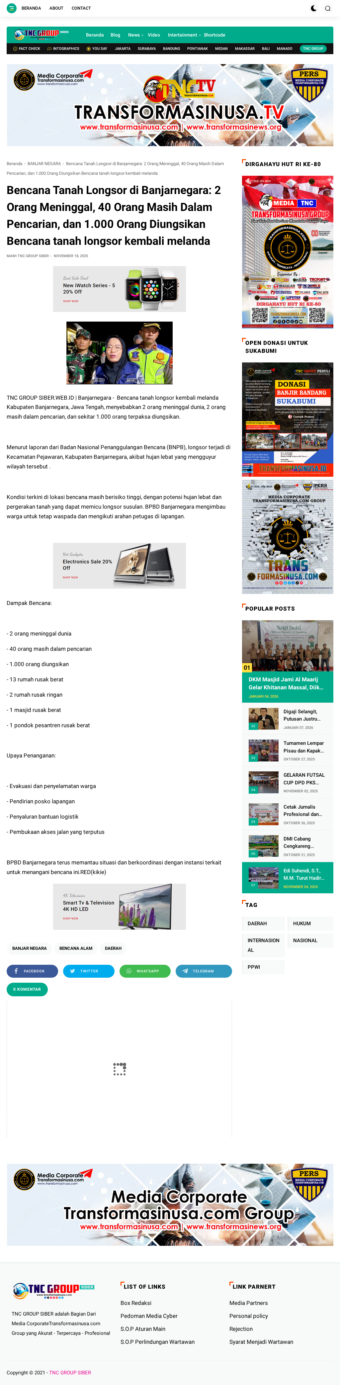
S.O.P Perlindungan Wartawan (158, 1341)
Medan (221, 49)
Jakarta (122, 49)
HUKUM (302, 924)
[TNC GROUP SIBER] (41, 35)
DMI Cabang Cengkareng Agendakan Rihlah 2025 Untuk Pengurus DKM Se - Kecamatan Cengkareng (304, 843)
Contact (81, 8)
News (134, 35)
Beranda (31, 8)
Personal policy (248, 1316)
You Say (99, 49)
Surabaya (147, 49)
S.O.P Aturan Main (143, 1329)
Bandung (171, 49)
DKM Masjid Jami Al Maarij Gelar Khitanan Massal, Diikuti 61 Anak (287, 684)
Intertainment (182, 35)
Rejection (241, 1329)
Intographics (66, 49)
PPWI (254, 967)
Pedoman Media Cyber (149, 1316)
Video (154, 35)
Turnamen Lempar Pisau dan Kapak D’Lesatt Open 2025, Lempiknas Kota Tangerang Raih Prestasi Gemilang (304, 747)
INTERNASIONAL (264, 945)
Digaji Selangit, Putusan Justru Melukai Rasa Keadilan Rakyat (301, 716)
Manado (285, 49)
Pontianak (197, 49)
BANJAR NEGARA (44, 163)
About (56, 8)
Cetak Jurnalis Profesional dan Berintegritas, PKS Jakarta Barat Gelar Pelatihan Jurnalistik (305, 811)
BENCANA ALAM (75, 948)
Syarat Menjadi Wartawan (261, 1341)
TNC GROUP (313, 49)
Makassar (245, 49)
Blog (115, 35)
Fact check (29, 49)
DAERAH (113, 948)
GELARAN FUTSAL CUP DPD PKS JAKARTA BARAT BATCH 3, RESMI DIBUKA (304, 779)
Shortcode (214, 35)
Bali (266, 49)
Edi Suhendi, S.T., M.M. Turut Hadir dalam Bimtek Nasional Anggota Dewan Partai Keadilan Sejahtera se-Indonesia (304, 875)
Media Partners (248, 1303)
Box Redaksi (136, 1303)
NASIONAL (305, 940)
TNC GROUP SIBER (70, 1373)
